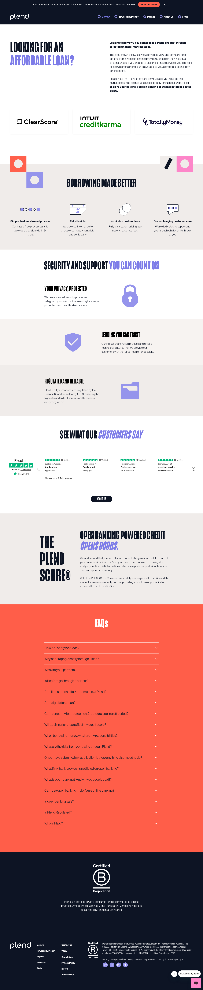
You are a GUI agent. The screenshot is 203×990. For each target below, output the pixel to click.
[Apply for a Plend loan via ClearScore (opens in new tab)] (39, 121)
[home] (19, 16)
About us (101, 499)
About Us (168, 16)
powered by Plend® (129, 16)
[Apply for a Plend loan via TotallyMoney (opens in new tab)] (164, 121)
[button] (101, 647)
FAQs (185, 16)
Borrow (106, 16)
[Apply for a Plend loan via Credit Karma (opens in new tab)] (101, 121)
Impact (151, 16)
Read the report (149, 4)
